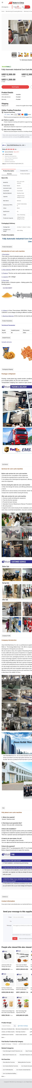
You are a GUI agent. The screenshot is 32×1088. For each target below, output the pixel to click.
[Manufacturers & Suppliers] (16, 2)
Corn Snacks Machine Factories (10, 1066)
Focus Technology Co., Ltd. (19, 1081)
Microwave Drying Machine (22, 1029)
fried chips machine (20, 1031)
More (3, 1076)
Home (3, 11)
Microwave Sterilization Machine (9, 1029)
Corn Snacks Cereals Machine (23, 1069)
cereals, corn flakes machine (8, 1031)
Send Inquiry (15, 87)
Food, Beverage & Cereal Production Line (12, 1051)
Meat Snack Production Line (9, 1054)
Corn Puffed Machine (8, 1069)
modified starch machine (7, 1034)
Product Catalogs (23, 1025)
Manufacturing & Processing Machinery (14, 11)
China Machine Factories (9, 1062)
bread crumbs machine (21, 1034)
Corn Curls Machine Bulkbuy (9, 1073)
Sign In (4, 163)
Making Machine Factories (24, 1062)
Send (15, 938)
